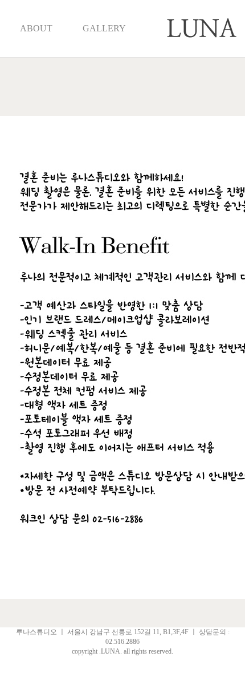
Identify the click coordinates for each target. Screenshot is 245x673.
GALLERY (104, 28)
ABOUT (36, 28)
